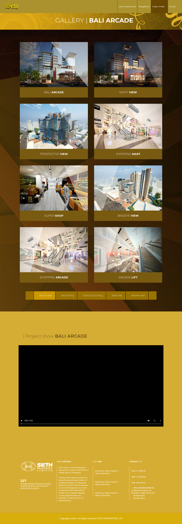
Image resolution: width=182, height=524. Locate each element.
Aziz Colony (67, 295)
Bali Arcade (45, 295)
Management (144, 7)
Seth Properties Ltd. (127, 7)
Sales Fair (116, 295)
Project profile (158, 7)
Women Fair (138, 295)
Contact (172, 7)
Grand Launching (92, 295)
